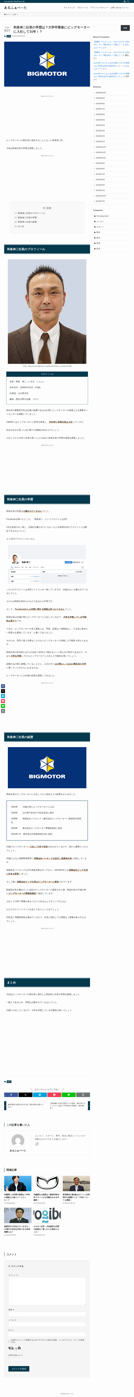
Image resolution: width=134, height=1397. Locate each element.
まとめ (21, 226)
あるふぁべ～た (15, 7)
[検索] (128, 1)
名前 (11, 1310)
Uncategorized (102, 216)
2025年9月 (100, 98)
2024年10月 (101, 158)
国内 (98, 232)
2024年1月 (100, 190)
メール (12, 1320)
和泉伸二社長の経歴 (27, 222)
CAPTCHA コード (15, 1355)
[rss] (124, 1)
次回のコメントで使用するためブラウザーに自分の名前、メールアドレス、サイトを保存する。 (47, 1341)
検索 (125, 28)
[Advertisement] (47, 116)
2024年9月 (100, 163)
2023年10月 (101, 196)
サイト (11, 1330)
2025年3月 (100, 131)
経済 (8, 36)
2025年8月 (100, 103)
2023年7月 (100, 201)
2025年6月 (100, 114)
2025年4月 (100, 125)
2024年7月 (100, 174)
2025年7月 (100, 109)
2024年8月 (100, 169)
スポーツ (100, 227)
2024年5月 (100, 185)
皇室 (98, 243)
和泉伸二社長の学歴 (27, 217)
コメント (13, 1275)
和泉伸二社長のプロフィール (31, 213)
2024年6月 (100, 179)
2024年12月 (101, 147)
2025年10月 (101, 93)
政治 (98, 238)
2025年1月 (100, 141)
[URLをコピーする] (83, 1095)
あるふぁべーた (18, 1150)
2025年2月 (100, 136)
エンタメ (100, 221)
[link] (37, 1144)
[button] (11, 1095)
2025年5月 (100, 120)
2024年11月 (101, 152)
